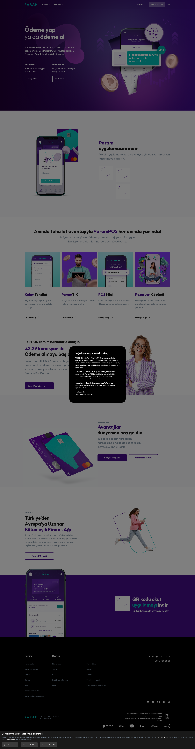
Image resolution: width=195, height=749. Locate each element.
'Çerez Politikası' (10, 739)
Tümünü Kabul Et (48, 745)
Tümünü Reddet (29, 745)
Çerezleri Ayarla (10, 745)
